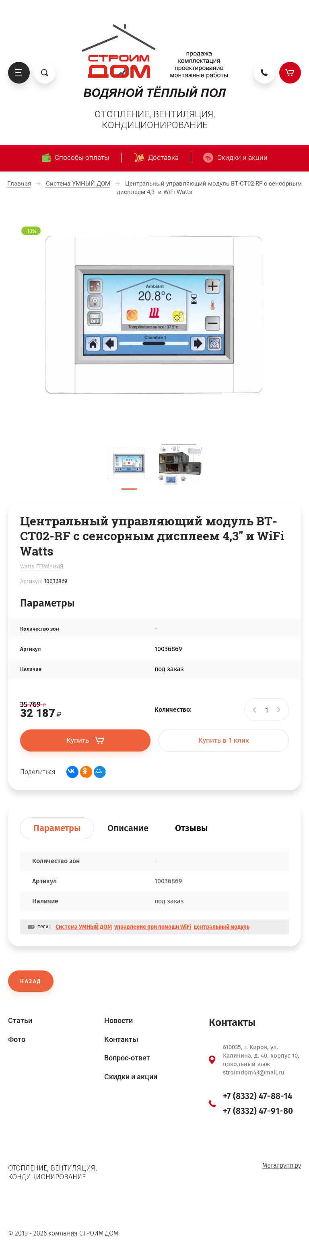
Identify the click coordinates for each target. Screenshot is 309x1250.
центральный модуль (221, 926)
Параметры (57, 828)
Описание (127, 828)
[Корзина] (290, 73)
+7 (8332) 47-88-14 (258, 1096)
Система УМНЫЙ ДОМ (84, 926)
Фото (16, 1039)
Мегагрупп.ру (281, 1165)
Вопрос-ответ (127, 1058)
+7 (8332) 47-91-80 (258, 1111)
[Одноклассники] (86, 772)
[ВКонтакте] (72, 772)
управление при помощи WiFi (152, 926)
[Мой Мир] (100, 772)
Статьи (20, 1020)
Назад (30, 981)
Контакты (121, 1039)
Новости (118, 1020)
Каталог (19, 73)
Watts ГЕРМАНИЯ (41, 566)
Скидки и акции (130, 1076)
